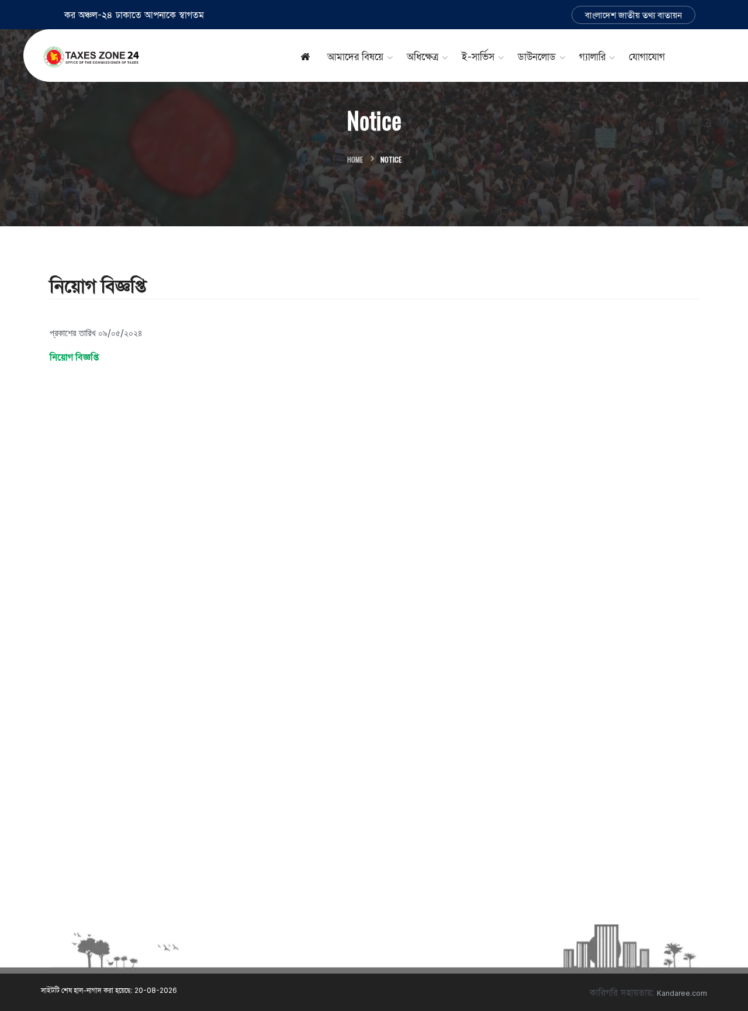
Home (355, 159)
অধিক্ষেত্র (422, 57)
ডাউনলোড (537, 57)
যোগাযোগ (647, 57)
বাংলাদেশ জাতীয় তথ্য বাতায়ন (633, 14)
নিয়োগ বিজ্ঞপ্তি (74, 357)
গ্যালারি (592, 57)
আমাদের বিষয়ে (355, 57)
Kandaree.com (682, 993)
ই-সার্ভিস (478, 57)
